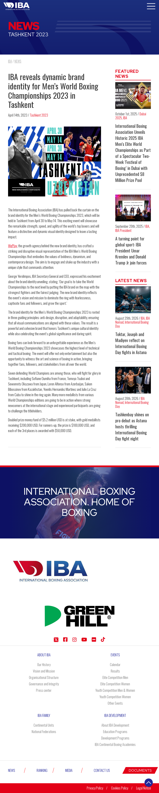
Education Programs (115, 731)
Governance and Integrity (44, 683)
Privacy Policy (95, 788)
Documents (140, 770)
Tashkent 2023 (39, 115)
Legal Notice (143, 788)
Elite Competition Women (115, 683)
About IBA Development (115, 725)
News (11, 770)
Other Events (115, 703)
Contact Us (102, 770)
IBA (125, 117)
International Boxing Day (132, 324)
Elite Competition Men (115, 677)
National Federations (44, 731)
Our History (44, 664)
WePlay (12, 245)
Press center (44, 690)
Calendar (115, 664)
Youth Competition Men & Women (115, 690)
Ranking (42, 770)
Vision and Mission (44, 671)
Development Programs (115, 738)
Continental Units (44, 725)
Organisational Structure (44, 677)
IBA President (123, 230)
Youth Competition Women (115, 696)
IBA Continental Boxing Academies (115, 744)
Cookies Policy (119, 788)
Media (68, 770)
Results (115, 671)
